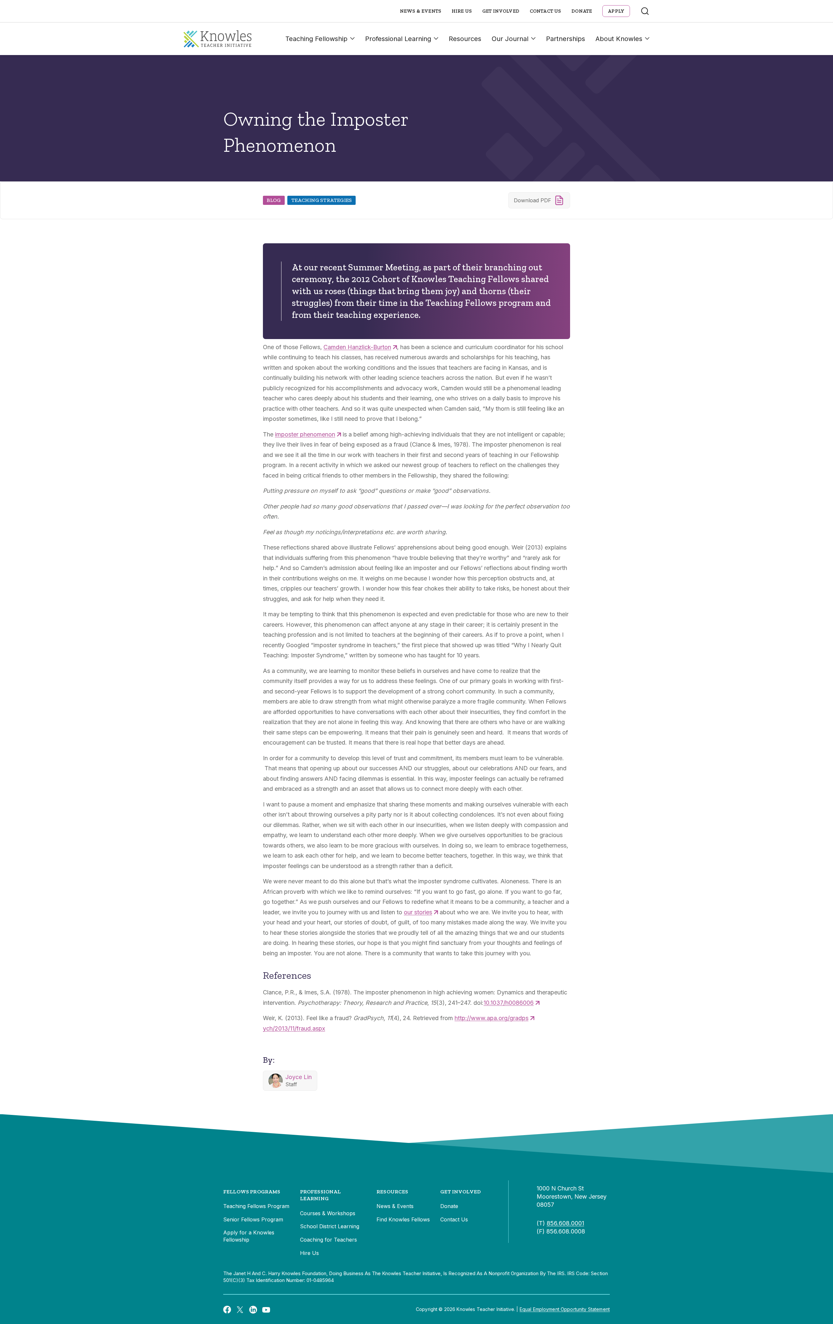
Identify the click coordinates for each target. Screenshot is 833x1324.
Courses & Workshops (327, 1213)
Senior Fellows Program (253, 1219)
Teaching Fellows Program (256, 1206)
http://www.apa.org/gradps (491, 1018)
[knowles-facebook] (227, 1309)
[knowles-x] (240, 1309)
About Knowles (618, 39)
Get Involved (500, 11)
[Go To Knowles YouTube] (266, 1309)
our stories (418, 912)
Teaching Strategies (321, 200)
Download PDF (532, 200)
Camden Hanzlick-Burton (357, 347)
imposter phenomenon (305, 434)
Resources (465, 39)
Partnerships (565, 39)
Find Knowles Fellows (403, 1219)
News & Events (420, 11)
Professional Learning (398, 39)
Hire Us (462, 11)
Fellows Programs (251, 1192)
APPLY (616, 11)
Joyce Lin (298, 1077)
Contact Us (545, 11)
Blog (274, 200)
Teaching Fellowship (316, 39)
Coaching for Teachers (328, 1239)
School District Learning (329, 1226)
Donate (581, 11)
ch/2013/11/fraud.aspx (295, 1028)
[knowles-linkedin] (253, 1309)
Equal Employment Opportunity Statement (565, 1309)
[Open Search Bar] (644, 11)
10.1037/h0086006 (509, 1002)
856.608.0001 (565, 1223)
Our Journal (510, 39)
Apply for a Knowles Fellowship (248, 1236)
